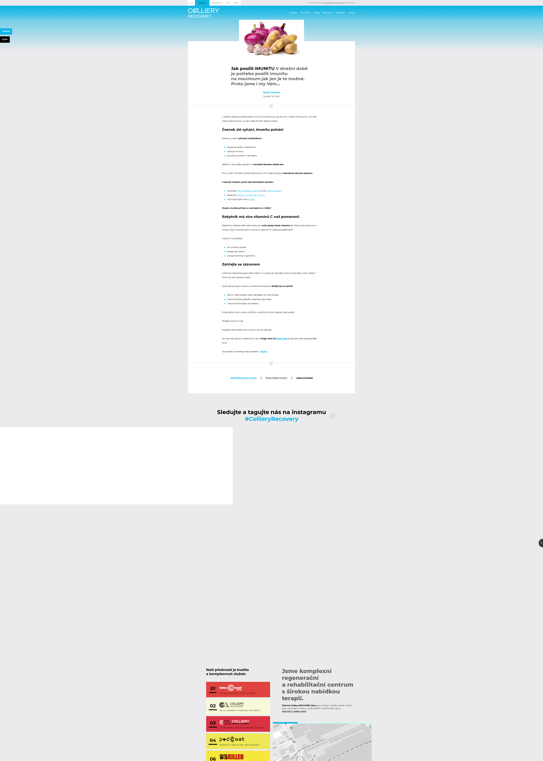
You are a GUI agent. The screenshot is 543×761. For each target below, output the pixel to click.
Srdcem (236, 3)
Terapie (6, 31)
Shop (228, 3)
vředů (252, 199)
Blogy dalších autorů (276, 378)
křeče (239, 191)
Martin (263, 352)
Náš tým (327, 13)
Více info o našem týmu (294, 712)
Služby (293, 13)
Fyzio (4, 39)
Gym (191, 3)
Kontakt (340, 13)
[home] (203, 13)
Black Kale (281, 339)
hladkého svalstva (251, 191)
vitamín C (241, 195)
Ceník (351, 13)
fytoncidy (252, 195)
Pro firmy (305, 13)
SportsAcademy (217, 3)
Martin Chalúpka (271, 92)
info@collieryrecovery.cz (334, 3)
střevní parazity (274, 191)
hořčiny (261, 195)
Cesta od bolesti (304, 378)
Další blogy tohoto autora (243, 378)
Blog (316, 13)
